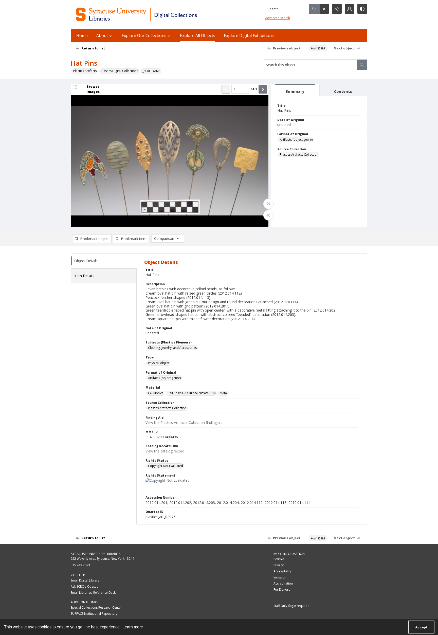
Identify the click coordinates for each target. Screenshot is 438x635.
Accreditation (283, 583)
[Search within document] (362, 65)
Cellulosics (155, 393)
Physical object (158, 363)
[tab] (295, 90)
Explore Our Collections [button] (144, 35)
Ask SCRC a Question (85, 586)
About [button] (102, 35)
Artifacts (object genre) (296, 139)
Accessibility (282, 571)
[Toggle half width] (268, 215)
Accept (421, 627)
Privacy (278, 565)
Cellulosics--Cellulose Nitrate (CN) (191, 393)
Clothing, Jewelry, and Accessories (172, 348)
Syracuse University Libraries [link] (96, 553)
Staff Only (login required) (291, 606)
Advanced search (277, 18)
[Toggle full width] (268, 204)
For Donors (281, 589)
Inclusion (279, 577)
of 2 (253, 89)
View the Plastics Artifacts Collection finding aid (184, 422)
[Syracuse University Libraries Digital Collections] (151, 14)
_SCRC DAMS (151, 71)
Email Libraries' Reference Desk (93, 592)
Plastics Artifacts (85, 71)
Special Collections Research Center (96, 607)
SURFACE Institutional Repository (94, 613)
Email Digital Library (85, 580)
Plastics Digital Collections (119, 71)
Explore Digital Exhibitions (249, 35)
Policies (278, 559)
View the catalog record (164, 451)
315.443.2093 (80, 565)
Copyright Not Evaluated (165, 466)
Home (82, 35)
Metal (224, 393)
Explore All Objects (197, 35)
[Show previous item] (226, 89)
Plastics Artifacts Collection (299, 154)
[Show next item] (263, 89)
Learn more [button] (132, 627)
